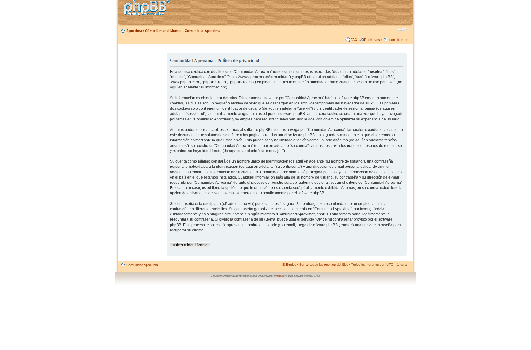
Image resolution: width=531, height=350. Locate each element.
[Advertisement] (142, 145)
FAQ (354, 39)
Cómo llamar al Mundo (163, 31)
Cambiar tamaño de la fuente (402, 29)
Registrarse (373, 39)
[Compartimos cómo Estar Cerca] (148, 9)
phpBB (280, 275)
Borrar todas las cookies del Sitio (323, 264)
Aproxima (134, 31)
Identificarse (397, 39)
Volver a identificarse (190, 245)
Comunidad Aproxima (202, 31)
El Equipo (289, 264)
